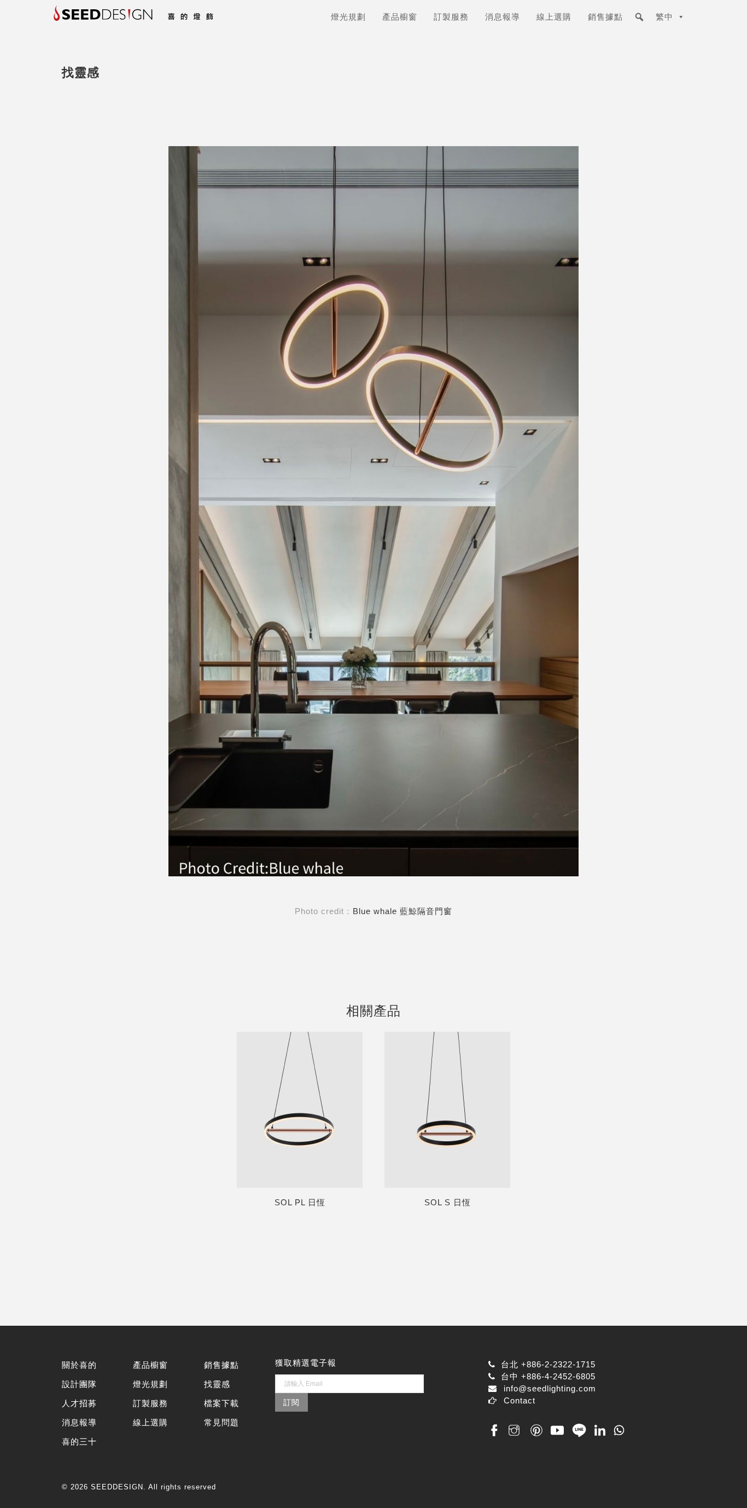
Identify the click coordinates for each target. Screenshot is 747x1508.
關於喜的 (79, 1365)
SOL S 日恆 (447, 1202)
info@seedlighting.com (550, 1388)
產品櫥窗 (399, 16)
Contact (519, 1400)
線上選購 (553, 16)
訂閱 (291, 1402)
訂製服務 (451, 16)
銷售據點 (605, 16)
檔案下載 (221, 1403)
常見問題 (221, 1422)
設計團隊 (79, 1384)
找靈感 (217, 1384)
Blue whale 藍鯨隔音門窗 (402, 911)
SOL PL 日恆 (300, 1202)
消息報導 (502, 16)
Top (721, 1482)
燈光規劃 (348, 16)
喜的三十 (79, 1441)
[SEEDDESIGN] (160, 21)
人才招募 (79, 1403)
